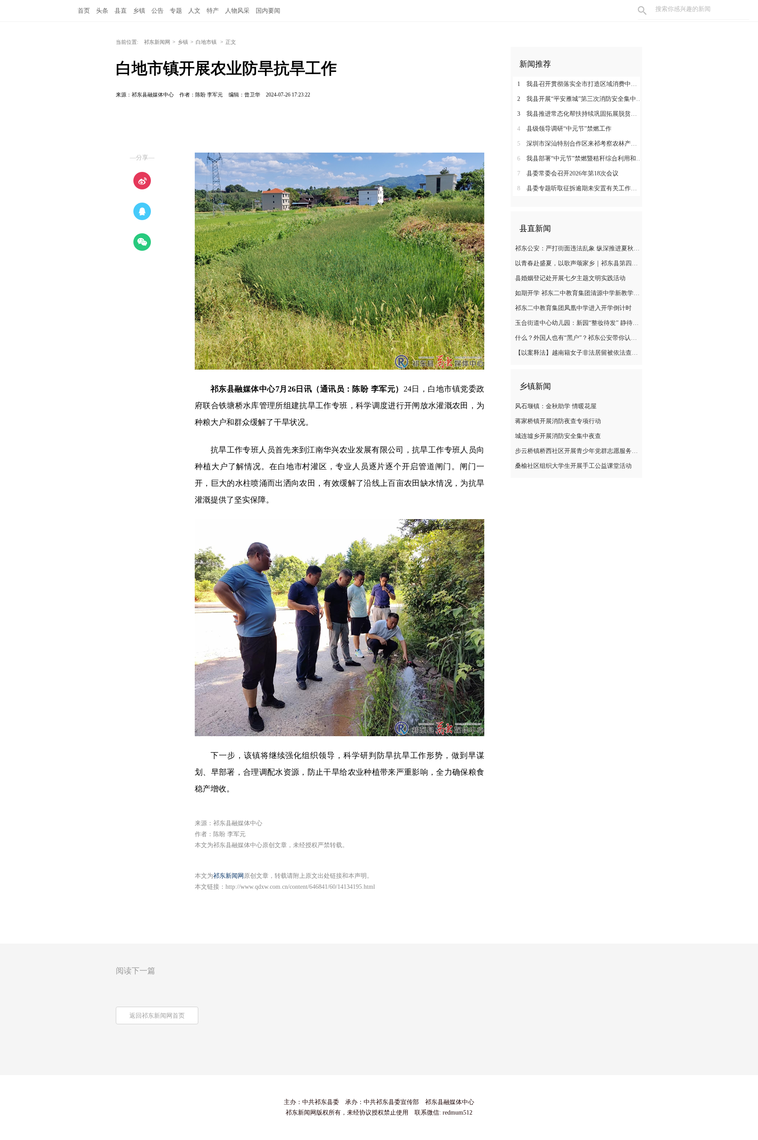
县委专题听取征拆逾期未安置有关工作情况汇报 (579, 188)
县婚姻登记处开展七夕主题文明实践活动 (570, 278)
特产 (213, 10)
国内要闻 (268, 10)
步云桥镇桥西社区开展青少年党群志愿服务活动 (577, 451)
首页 (84, 10)
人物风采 (237, 10)
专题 (176, 10)
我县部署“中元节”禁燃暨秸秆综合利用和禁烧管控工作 (579, 158)
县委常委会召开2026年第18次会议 (568, 173)
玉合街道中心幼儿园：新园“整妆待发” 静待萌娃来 (577, 323)
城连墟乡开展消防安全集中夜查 (558, 436)
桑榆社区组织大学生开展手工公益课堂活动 (573, 466)
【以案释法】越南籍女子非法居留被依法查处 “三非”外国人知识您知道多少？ (577, 352)
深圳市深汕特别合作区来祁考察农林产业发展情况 (579, 143)
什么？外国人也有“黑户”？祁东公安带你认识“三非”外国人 (577, 338)
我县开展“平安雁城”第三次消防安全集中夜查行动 (579, 99)
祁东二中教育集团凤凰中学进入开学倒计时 (573, 308)
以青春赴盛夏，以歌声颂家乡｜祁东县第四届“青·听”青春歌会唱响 (577, 263)
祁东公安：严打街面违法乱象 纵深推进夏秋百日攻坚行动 (577, 248)
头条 (102, 10)
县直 (120, 10)
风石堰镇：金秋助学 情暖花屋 (556, 406)
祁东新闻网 (157, 42)
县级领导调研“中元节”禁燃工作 (564, 128)
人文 (194, 10)
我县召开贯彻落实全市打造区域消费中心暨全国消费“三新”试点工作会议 (579, 84)
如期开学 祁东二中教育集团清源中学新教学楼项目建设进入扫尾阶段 (577, 293)
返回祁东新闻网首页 (157, 1015)
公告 (157, 10)
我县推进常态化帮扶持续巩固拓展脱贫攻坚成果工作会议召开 (579, 113)
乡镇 (139, 10)
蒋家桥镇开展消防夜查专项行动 (558, 421)
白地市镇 (207, 42)
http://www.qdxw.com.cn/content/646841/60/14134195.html (300, 887)
